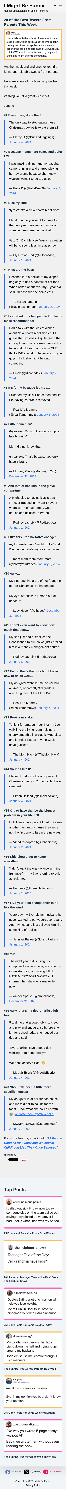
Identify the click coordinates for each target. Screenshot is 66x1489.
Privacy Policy (33, 1485)
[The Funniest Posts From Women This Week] (33, 1435)
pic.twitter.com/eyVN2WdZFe (34, 1114)
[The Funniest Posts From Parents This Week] (33, 1347)
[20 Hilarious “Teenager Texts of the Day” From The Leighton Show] (33, 1256)
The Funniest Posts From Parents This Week (30, 1369)
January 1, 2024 (20, 260)
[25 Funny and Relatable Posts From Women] (33, 1212)
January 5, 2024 (49, 564)
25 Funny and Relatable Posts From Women (29, 1233)
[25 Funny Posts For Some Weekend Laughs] (33, 1391)
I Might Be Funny (24, 5)
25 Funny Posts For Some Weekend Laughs (29, 1412)
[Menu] (60, 6)
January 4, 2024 (20, 142)
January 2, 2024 (20, 527)
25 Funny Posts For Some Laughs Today (28, 1325)
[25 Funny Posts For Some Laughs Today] (33, 1304)
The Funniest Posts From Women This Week (30, 1456)
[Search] (55, 6)
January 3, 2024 (50, 306)
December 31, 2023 (22, 476)
